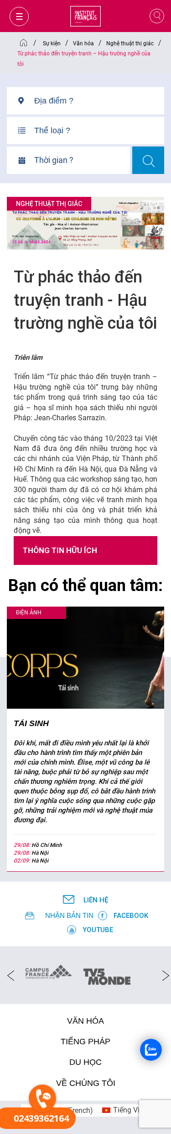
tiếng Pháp (85, 1041)
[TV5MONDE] (106, 974)
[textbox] (99, 100)
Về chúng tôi (85, 1083)
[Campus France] (48, 971)
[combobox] (99, 104)
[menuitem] (124, 1110)
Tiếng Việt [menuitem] (129, 1110)
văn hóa (85, 1020)
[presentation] (8, 975)
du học (85, 1062)
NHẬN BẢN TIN (69, 915)
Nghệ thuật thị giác (49, 203)
